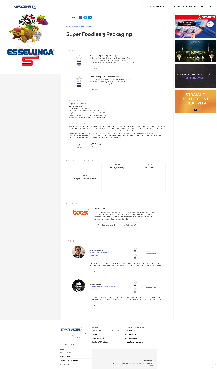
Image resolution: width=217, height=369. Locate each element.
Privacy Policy (65, 344)
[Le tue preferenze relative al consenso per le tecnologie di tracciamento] (214, 366)
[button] (160, 6)
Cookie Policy (74, 344)
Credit (151, 366)
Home (68, 26)
